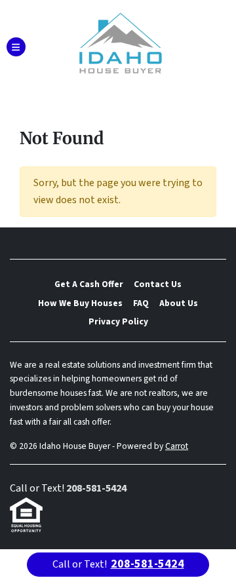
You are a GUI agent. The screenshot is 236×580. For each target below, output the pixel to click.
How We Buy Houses (80, 303)
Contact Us (158, 284)
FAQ (141, 303)
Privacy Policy (118, 321)
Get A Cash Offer (88, 284)
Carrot (176, 446)
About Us (178, 303)
